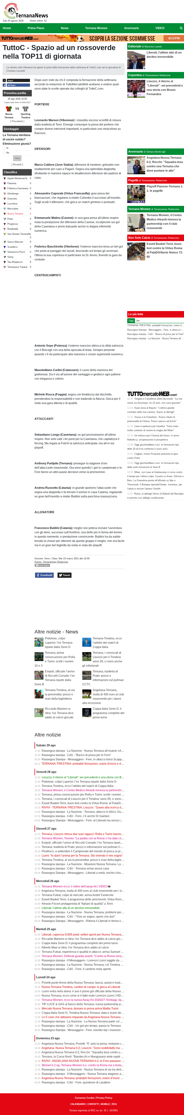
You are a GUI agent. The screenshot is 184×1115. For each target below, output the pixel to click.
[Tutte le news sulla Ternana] (26, 11)
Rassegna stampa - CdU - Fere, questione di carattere (76, 1082)
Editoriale (134, 46)
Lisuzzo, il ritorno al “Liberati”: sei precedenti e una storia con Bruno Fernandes (92, 777)
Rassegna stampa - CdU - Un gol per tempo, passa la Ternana (81, 1025)
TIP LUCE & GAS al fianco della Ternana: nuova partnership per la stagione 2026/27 (95, 1004)
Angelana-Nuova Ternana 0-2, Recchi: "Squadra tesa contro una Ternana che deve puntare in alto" (104, 1052)
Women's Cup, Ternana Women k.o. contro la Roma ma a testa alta (84, 1065)
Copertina (135, 75)
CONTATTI (93, 1104)
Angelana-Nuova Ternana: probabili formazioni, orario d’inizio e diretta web (89, 1078)
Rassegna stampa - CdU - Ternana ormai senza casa (75, 868)
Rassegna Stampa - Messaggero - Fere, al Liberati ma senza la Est (84, 820)
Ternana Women (139, 209)
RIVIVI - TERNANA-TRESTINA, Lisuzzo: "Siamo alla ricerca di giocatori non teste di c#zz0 (99, 807)
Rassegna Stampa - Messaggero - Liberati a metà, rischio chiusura (84, 872)
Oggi (131, 320)
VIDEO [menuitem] (159, 28)
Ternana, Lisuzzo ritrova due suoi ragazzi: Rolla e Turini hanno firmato (86, 834)
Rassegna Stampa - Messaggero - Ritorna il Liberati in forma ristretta (85, 920)
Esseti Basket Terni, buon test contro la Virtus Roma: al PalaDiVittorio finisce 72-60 (94, 803)
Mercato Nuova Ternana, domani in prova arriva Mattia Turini (80, 1008)
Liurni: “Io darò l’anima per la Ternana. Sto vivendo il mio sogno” (82, 855)
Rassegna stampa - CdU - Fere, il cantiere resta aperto (76, 969)
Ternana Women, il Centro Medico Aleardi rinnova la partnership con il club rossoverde (97, 790)
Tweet (66, 575)
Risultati (17, 164)
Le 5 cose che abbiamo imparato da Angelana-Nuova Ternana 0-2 (83, 1017)
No (7, 152)
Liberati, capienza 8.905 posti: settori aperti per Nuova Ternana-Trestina (87, 934)
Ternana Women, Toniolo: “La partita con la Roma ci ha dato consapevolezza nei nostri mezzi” (101, 838)
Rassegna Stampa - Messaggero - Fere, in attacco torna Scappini (83, 759)
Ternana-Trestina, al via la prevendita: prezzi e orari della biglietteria (60, 694)
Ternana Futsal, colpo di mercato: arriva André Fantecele (78, 895)
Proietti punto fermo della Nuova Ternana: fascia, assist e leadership (85, 982)
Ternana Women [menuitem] (96, 28)
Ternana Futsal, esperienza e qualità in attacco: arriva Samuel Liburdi (86, 951)
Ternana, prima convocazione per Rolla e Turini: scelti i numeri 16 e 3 (86, 794)
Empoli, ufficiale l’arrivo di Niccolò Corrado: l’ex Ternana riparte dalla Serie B (90, 842)
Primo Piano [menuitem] (36, 28)
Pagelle (133, 180)
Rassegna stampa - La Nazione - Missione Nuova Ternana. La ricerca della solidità (94, 864)
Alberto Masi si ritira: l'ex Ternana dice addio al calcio (75, 947)
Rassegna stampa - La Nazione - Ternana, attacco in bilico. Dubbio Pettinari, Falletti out (97, 811)
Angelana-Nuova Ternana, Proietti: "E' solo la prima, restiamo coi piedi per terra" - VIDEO (98, 1043)
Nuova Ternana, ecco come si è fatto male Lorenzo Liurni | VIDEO (83, 995)
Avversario (135, 151)
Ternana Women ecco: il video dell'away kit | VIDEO (75, 886)
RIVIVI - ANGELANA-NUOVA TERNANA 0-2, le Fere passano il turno (86, 1060)
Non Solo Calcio (139, 237)
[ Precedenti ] (17, 121)
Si (7, 148)
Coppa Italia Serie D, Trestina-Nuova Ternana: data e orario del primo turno (89, 1012)
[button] (17, 158)
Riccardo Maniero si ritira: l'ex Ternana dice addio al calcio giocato (59, 713)
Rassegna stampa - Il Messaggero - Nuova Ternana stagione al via (84, 1073)
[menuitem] (181, 28)
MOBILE (105, 1104)
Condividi (46, 575)
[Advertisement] (156, 123)
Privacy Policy (104, 1098)
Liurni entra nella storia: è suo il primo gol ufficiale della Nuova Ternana (87, 991)
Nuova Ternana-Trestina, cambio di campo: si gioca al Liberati (81, 986)
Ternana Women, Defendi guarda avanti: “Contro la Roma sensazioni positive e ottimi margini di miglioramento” (112, 956)
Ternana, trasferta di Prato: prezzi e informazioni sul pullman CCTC (84, 846)
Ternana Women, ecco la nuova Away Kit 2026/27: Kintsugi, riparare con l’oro (91, 999)
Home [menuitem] (7, 28)
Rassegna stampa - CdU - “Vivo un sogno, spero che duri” (78, 916)
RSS (114, 1104)
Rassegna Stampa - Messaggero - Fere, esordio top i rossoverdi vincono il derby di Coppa (99, 1030)
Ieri (138, 320)
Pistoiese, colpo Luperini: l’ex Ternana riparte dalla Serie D (58, 643)
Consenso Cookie (84, 1098)
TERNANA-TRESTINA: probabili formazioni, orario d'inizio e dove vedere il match (94, 763)
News (47, 558)
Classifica (10, 172)
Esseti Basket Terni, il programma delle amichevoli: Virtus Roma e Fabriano (90, 899)
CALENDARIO (78, 1104)
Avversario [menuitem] (131, 28)
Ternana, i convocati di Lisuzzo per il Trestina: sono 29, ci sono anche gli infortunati (94, 798)
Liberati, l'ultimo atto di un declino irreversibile (71, 907)
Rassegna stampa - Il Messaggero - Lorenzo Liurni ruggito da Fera (84, 960)
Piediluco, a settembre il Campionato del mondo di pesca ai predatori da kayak (92, 851)
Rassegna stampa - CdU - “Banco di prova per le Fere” (76, 755)
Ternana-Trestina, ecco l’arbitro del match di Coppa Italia (107, 643)
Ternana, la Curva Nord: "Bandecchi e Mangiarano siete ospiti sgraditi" (86, 1056)
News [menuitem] (64, 28)
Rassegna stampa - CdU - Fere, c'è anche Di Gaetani (75, 816)
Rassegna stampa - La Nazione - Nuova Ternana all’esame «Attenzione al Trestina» (95, 750)
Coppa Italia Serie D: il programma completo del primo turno (108, 713)
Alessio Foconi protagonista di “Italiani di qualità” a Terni (77, 903)
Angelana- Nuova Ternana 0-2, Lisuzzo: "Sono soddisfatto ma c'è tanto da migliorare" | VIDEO (101, 1047)
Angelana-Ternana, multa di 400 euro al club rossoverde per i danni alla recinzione (94, 890)
